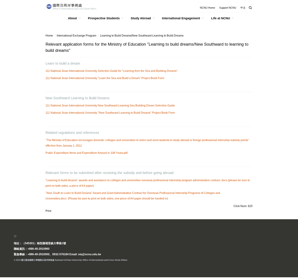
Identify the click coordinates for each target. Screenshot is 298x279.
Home (49, 35)
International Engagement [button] (181, 18)
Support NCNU (227, 7)
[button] (250, 8)
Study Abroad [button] (141, 18)
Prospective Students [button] (104, 18)
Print (48, 210)
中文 (243, 7)
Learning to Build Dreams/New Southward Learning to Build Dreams (141, 35)
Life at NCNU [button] (220, 18)
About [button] (72, 18)
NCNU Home (207, 7)
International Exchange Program (76, 35)
